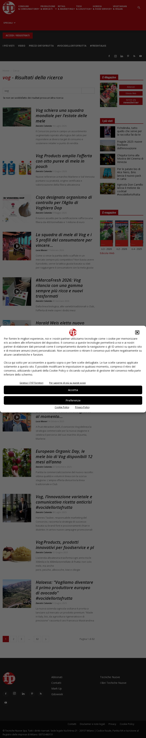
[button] (137, 332)
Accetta (73, 390)
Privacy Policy (82, 407)
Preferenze (73, 400)
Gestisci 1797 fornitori (31, 382)
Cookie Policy (62, 407)
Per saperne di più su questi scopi (67, 382)
